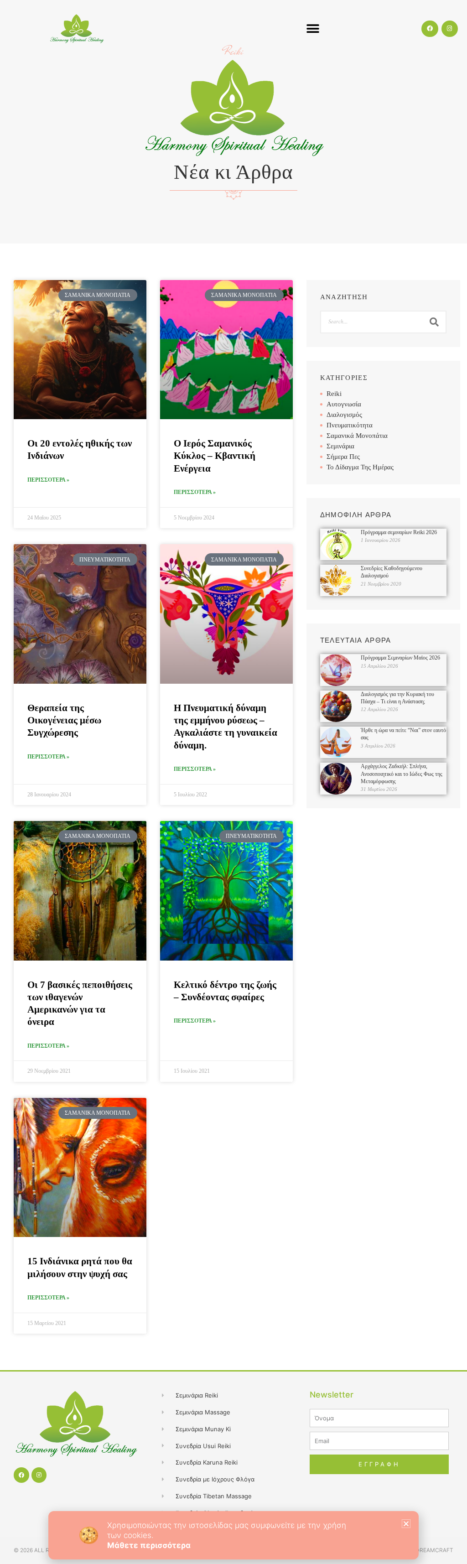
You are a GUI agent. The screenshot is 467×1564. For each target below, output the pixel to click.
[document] (233, 782)
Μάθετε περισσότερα (149, 1545)
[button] (406, 1523)
